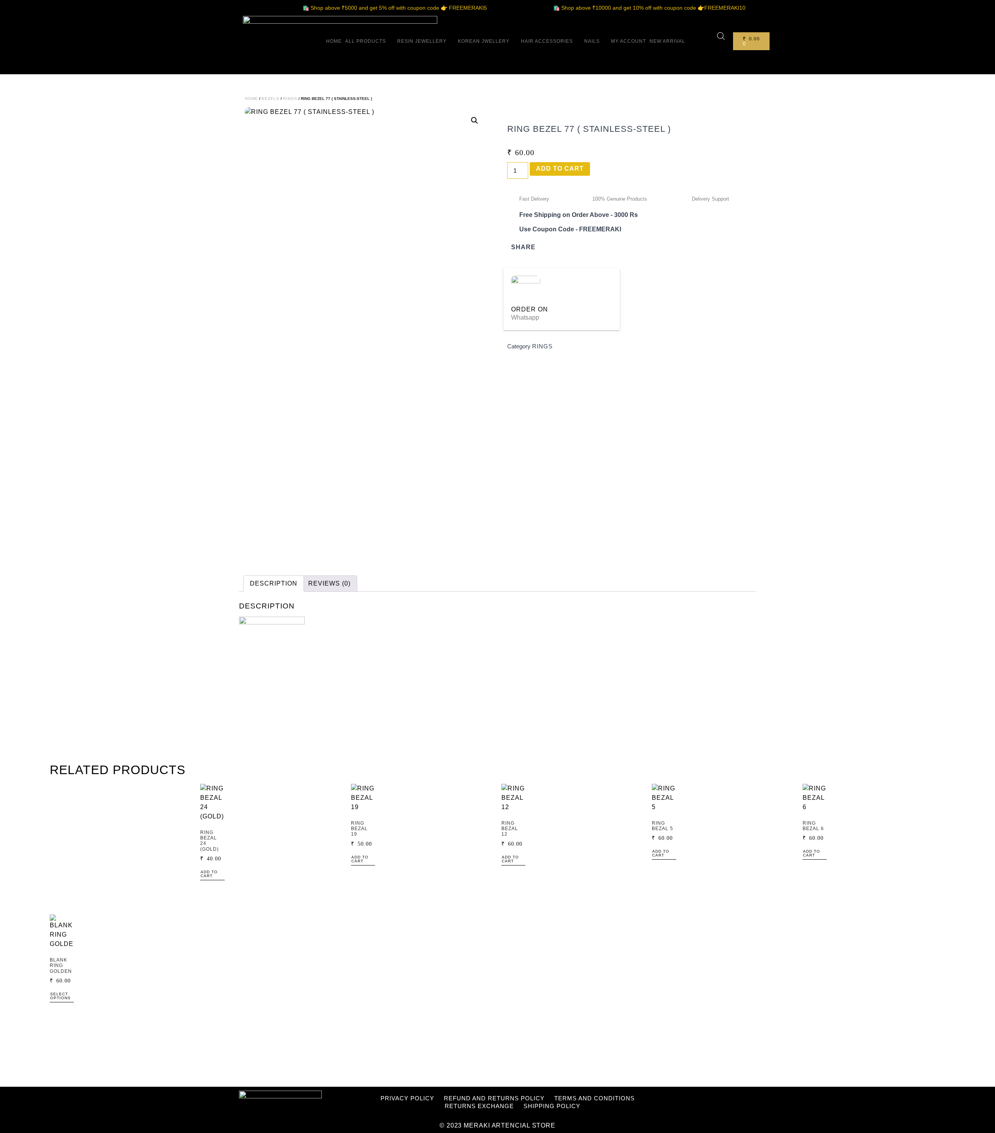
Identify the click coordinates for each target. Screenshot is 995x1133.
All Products (365, 41)
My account (628, 41)
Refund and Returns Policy (494, 1098)
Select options (60, 996)
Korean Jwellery (484, 41)
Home (334, 41)
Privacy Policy (407, 1098)
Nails (592, 41)
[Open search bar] (721, 36)
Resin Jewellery (422, 41)
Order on (529, 309)
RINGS (290, 98)
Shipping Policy (552, 1106)
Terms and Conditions (594, 1098)
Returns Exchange (479, 1106)
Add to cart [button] (209, 874)
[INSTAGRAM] (718, 1101)
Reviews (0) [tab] (329, 583)
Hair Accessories (547, 41)
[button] (475, 121)
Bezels (270, 98)
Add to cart (560, 168)
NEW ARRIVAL (667, 41)
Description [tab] (273, 583)
